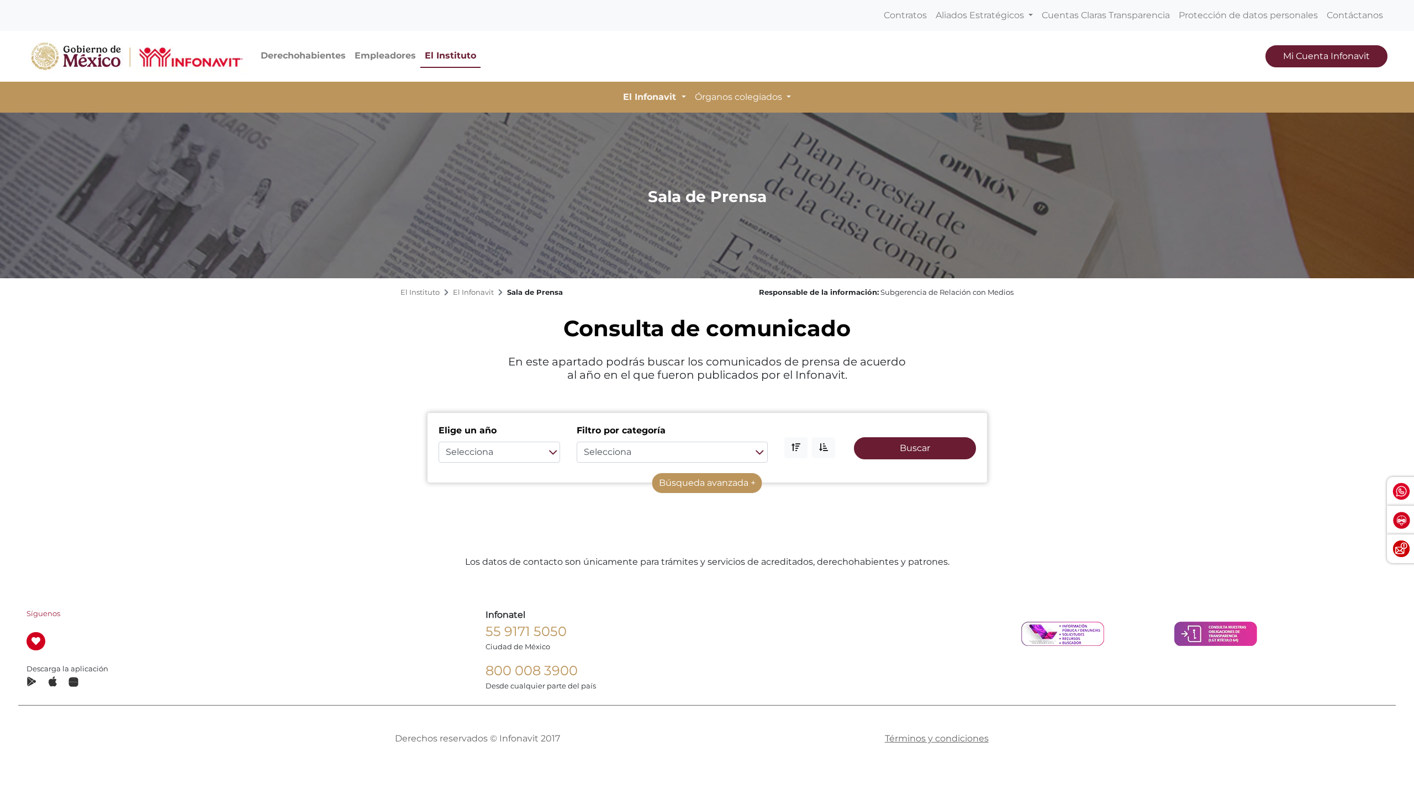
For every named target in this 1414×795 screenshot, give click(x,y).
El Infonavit (473, 292)
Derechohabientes (303, 55)
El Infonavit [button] (651, 97)
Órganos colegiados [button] (739, 97)
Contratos (905, 15)
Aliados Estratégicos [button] (981, 15)
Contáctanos (1355, 15)
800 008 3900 (532, 670)
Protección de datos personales (1248, 15)
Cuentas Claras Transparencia (1106, 15)
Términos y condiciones (937, 738)
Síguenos (43, 614)
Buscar (915, 448)
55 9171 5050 (526, 631)
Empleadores (385, 55)
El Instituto (450, 55)
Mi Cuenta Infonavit (1326, 56)
